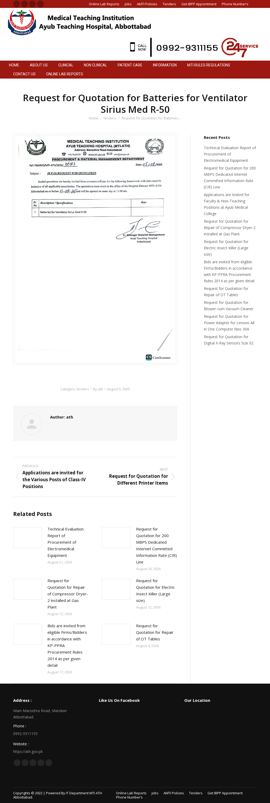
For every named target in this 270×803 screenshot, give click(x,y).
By (98, 389)
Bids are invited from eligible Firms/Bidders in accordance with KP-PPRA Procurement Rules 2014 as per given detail (67, 645)
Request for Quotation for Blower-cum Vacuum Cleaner (228, 305)
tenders (82, 389)
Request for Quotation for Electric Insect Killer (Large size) (155, 590)
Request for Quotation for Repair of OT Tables (154, 632)
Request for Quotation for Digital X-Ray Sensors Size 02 (228, 339)
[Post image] (27, 537)
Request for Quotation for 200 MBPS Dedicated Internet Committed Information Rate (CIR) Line (156, 545)
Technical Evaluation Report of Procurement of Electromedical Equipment (65, 542)
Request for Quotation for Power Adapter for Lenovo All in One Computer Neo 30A (229, 323)
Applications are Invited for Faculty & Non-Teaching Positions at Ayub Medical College (226, 204)
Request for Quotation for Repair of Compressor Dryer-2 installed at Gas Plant (67, 594)
